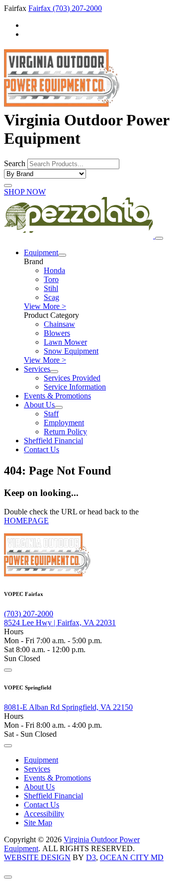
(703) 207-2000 (77, 8)
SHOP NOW (25, 192)
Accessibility (44, 813)
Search (14, 163)
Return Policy (65, 431)
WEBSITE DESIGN (37, 857)
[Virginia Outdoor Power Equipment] (61, 101)
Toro (51, 279)
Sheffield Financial (53, 440)
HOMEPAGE (26, 520)
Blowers (57, 333)
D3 (91, 857)
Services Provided (72, 378)
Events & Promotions (57, 396)
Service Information (75, 387)
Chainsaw (59, 324)
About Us (39, 404)
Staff (51, 413)
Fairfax (40, 8)
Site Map (38, 822)
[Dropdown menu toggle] (62, 255)
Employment (64, 422)
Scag (51, 297)
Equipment (41, 252)
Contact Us (41, 449)
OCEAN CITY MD (132, 857)
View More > (45, 306)
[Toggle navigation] (159, 238)
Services (37, 369)
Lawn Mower (65, 342)
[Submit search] (8, 185)
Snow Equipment (71, 351)
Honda (54, 270)
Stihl (51, 288)
